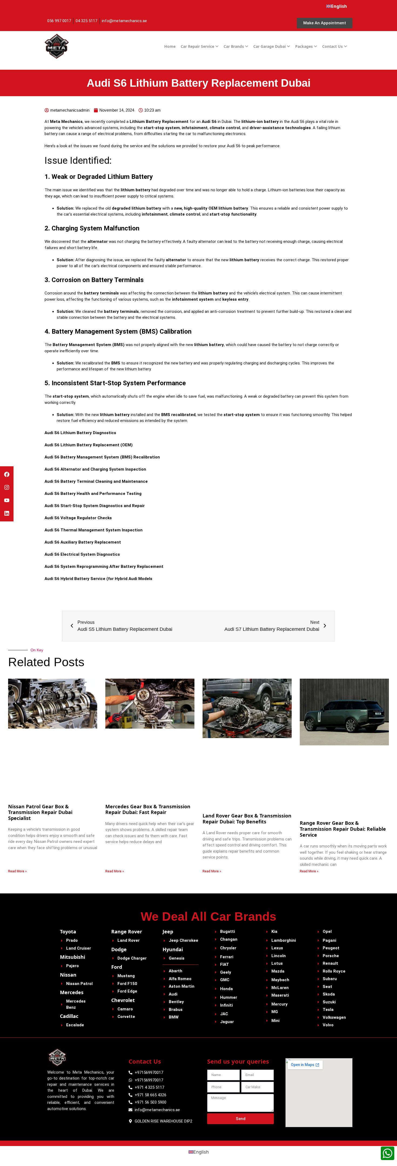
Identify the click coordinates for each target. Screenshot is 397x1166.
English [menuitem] (201, 1151)
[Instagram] (6, 487)
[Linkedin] (6, 513)
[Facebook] (6, 474)
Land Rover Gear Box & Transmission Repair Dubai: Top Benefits (247, 818)
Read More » (17, 871)
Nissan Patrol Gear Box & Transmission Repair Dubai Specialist (40, 812)
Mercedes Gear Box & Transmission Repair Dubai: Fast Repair (147, 809)
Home (170, 46)
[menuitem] (336, 6)
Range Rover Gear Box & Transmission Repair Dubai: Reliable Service (343, 829)
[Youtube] (6, 500)
